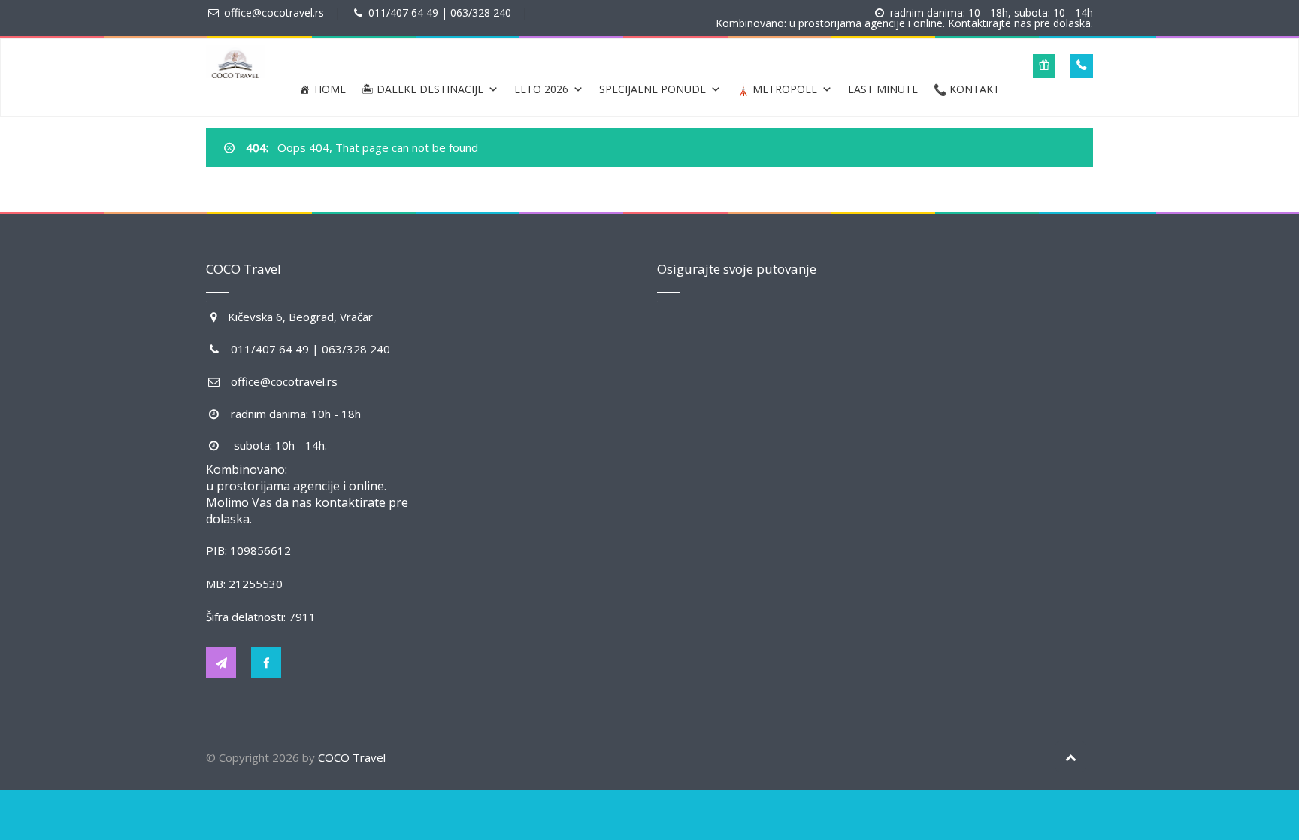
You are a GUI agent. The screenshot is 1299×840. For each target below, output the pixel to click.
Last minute (883, 89)
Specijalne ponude (652, 89)
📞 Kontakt (967, 89)
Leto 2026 (541, 89)
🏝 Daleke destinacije (422, 89)
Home (330, 89)
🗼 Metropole (777, 89)
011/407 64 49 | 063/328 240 (439, 12)
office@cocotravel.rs (274, 12)
